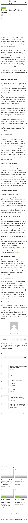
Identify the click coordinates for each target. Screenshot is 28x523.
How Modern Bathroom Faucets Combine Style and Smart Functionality (17, 382)
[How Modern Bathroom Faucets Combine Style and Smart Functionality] (5, 383)
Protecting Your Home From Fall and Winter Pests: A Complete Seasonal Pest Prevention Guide (6, 502)
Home (3, 7)
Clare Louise (6, 15)
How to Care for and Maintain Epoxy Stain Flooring (20, 481)
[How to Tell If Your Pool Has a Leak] (5, 390)
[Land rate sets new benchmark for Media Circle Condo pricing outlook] (5, 406)
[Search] (26, 2)
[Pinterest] (21, 339)
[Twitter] (17, 339)
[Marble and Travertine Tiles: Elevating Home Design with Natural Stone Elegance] (21, 493)
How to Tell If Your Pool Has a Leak (17, 389)
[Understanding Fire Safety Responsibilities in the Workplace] (5, 375)
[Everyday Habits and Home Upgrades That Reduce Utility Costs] (5, 368)
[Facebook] (13, 339)
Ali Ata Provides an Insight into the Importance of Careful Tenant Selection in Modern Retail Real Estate (18, 397)
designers (19, 252)
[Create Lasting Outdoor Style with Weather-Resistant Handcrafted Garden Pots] (7, 473)
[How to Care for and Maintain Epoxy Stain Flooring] (21, 473)
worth (16, 149)
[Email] (25, 339)
